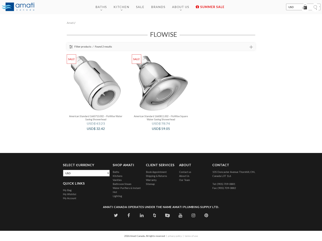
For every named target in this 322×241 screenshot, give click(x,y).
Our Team (184, 179)
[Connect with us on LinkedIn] (141, 215)
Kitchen (121, 7)
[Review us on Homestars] (167, 215)
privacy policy (175, 235)
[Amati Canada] (18, 7)
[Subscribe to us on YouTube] (180, 215)
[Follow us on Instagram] (193, 215)
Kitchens (117, 175)
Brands (158, 7)
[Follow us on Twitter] (116, 215)
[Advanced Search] (251, 47)
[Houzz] (154, 215)
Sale (140, 7)
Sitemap (150, 183)
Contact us (185, 171)
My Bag (67, 190)
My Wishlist (69, 194)
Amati (70, 22)
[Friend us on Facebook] (128, 215)
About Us (180, 7)
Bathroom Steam (122, 183)
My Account (69, 198)
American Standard (100, 135)
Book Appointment (156, 171)
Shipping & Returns (156, 175)
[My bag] (305, 7)
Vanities (117, 179)
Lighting (117, 195)
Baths (101, 7)
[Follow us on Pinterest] (206, 215)
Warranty (151, 179)
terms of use (191, 235)
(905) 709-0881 (226, 183)
